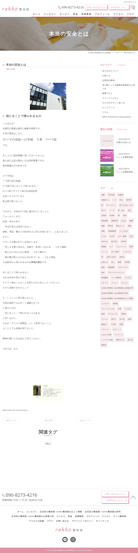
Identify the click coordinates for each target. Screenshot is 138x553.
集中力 (113, 319)
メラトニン (105, 329)
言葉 (119, 309)
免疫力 (122, 257)
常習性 (112, 215)
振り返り (114, 241)
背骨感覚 (104, 221)
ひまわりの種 (106, 334)
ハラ (114, 200)
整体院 (115, 303)
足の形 (122, 319)
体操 (103, 226)
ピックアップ (108, 107)
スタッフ (104, 283)
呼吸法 (123, 314)
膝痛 (119, 262)
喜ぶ (113, 262)
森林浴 (103, 345)
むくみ (103, 236)
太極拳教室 (112, 231)
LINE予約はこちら (118, 7)
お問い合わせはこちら (96, 7)
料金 (103, 272)
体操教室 (111, 267)
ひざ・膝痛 (122, 236)
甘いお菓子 (115, 252)
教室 (131, 246)
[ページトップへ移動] (133, 497)
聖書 (121, 324)
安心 (121, 200)
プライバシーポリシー (116, 272)
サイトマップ (102, 521)
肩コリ (103, 210)
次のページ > (85, 420)
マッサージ (119, 334)
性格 (129, 319)
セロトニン (117, 329)
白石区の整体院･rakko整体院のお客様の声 (117, 288)
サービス (124, 283)
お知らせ (106, 75)
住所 (131, 236)
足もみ (123, 221)
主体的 (103, 215)
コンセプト (105, 303)
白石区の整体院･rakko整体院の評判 (114, 293)
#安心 (48, 443)
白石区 (113, 324)
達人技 (130, 340)
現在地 (123, 241)
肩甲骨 (128, 200)
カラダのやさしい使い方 (113, 102)
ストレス (104, 319)
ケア (111, 246)
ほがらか (104, 241)
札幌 (103, 231)
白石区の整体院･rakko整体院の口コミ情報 (117, 298)
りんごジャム (121, 246)
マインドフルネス (110, 98)
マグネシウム (113, 314)
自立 (129, 210)
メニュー (114, 283)
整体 (129, 226)
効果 (103, 267)
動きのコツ (120, 226)
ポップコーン (111, 205)
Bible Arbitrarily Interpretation (15, 410)
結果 (124, 215)
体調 (103, 314)
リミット (104, 252)
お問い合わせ (111, 257)
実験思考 (114, 221)
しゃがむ (128, 309)
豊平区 (110, 226)
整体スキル (120, 340)
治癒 (103, 195)
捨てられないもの (126, 205)
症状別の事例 (108, 80)
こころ (112, 210)
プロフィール (123, 267)
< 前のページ (10, 420)
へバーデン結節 (107, 340)
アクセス (128, 277)
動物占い (104, 324)
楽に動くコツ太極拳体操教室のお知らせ (118, 87)
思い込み (121, 210)
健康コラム (107, 93)
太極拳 (120, 195)
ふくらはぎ (124, 231)
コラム (105, 112)
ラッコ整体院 (116, 277)
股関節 (103, 246)
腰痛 (131, 221)
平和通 (127, 262)
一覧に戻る (48, 420)
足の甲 (112, 236)
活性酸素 (104, 277)
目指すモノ (105, 200)
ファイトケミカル (108, 309)
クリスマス (127, 252)
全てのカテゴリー (110, 71)
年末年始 (111, 195)
